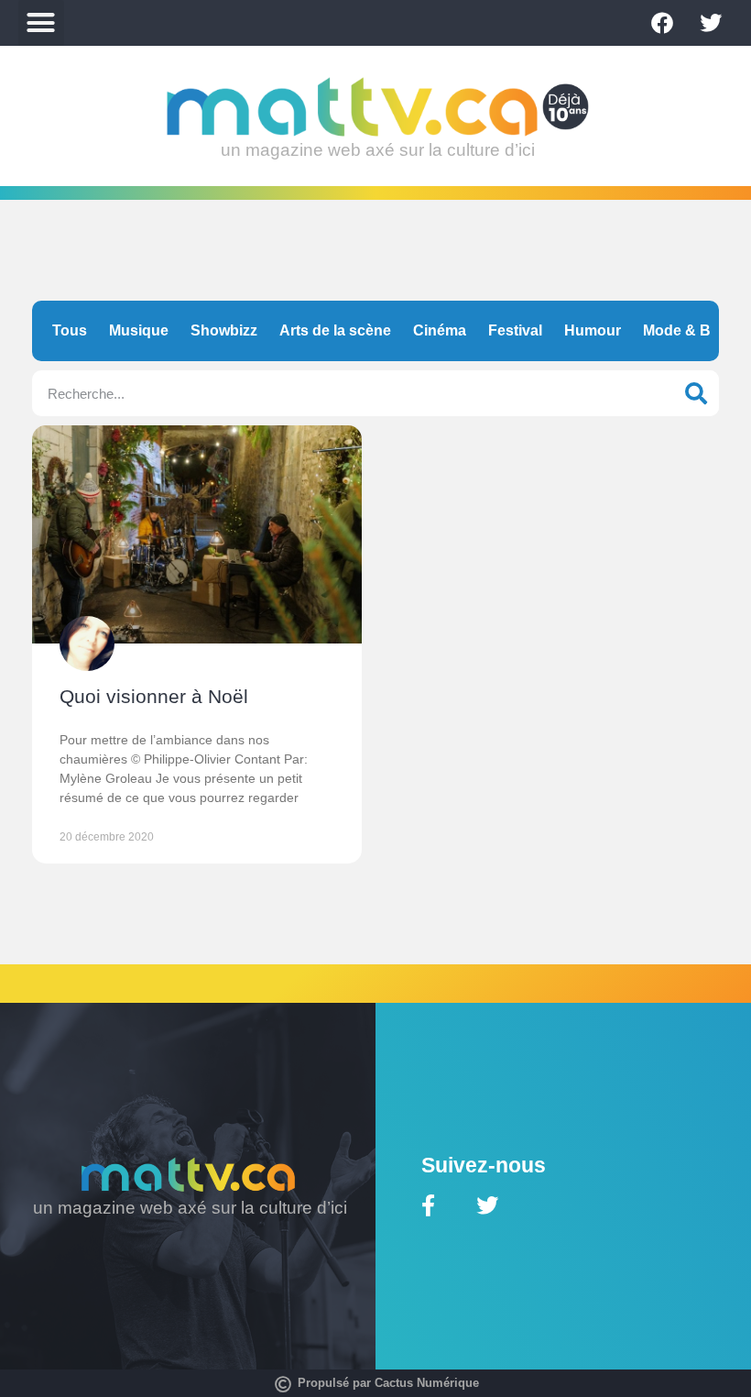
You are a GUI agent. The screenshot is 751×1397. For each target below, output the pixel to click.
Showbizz (223, 330)
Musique (139, 330)
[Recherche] (696, 393)
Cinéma (439, 330)
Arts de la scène (335, 330)
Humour (592, 330)
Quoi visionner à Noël (154, 696)
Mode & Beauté (696, 330)
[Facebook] (662, 23)
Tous (69, 330)
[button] (41, 23)
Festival (515, 330)
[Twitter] (711, 23)
